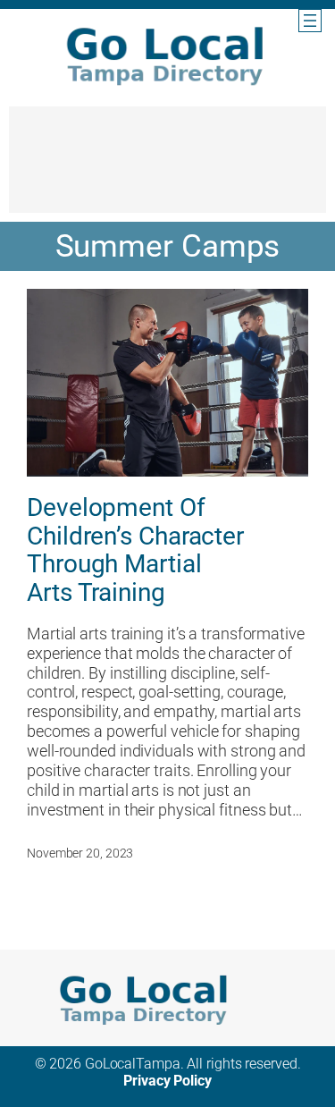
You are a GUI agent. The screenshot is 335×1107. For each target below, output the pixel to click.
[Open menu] (310, 20)
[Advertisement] (167, 168)
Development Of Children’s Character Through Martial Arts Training (135, 550)
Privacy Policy (167, 1080)
